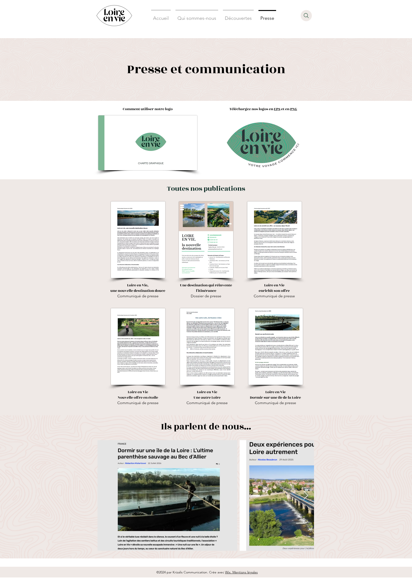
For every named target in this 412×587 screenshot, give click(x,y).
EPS (277, 109)
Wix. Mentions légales (241, 572)
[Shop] (306, 15)
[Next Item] (306, 495)
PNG (293, 109)
